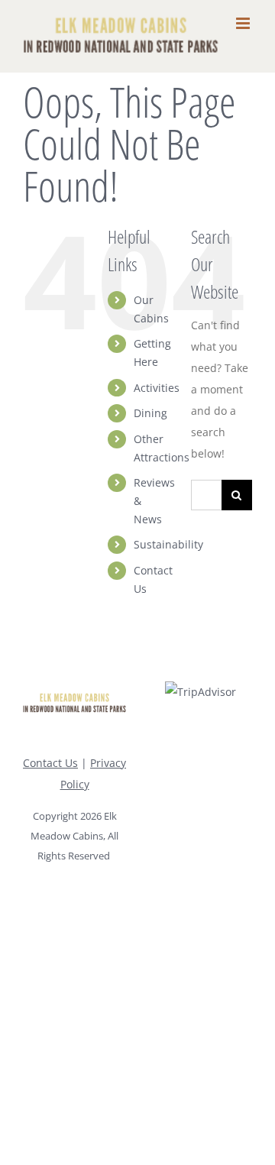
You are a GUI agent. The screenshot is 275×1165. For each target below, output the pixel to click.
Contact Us (50, 763)
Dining (150, 413)
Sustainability (168, 544)
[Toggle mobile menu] (244, 23)
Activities (157, 387)
